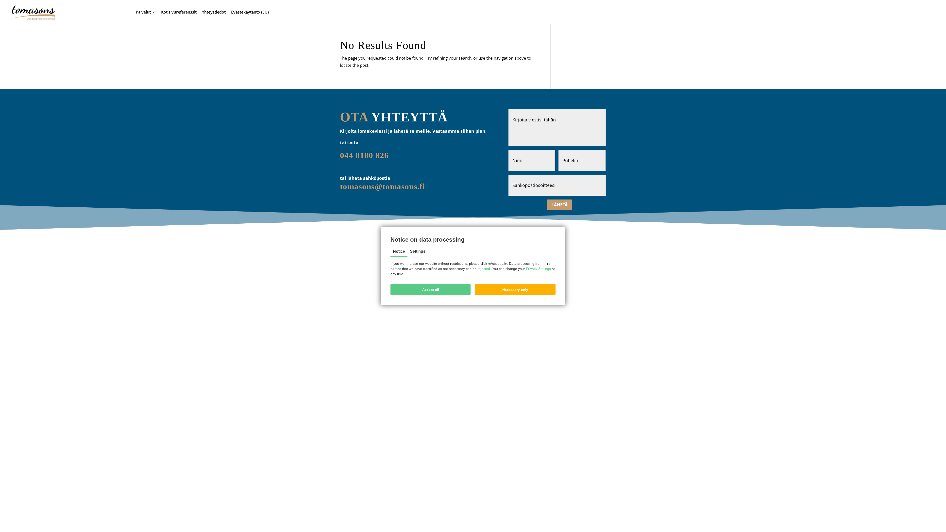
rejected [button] (483, 269)
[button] (430, 289)
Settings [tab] (417, 251)
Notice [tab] (399, 251)
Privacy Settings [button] (538, 269)
